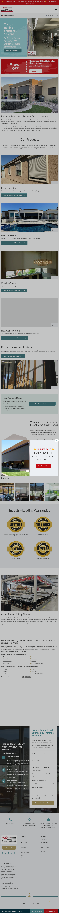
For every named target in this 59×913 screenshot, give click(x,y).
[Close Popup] (57, 440)
